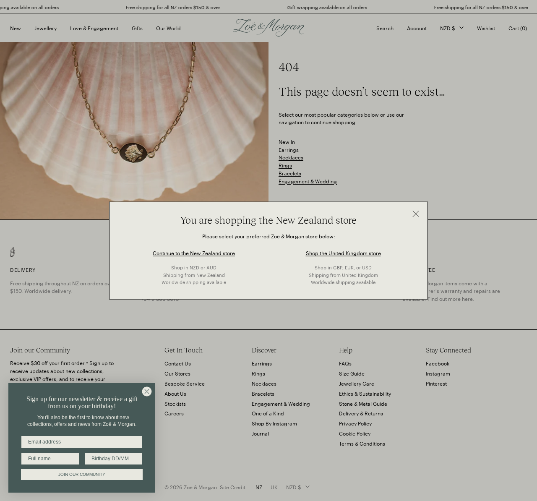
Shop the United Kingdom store (343, 252)
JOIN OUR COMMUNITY (81, 474)
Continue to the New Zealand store (194, 252)
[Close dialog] (147, 391)
